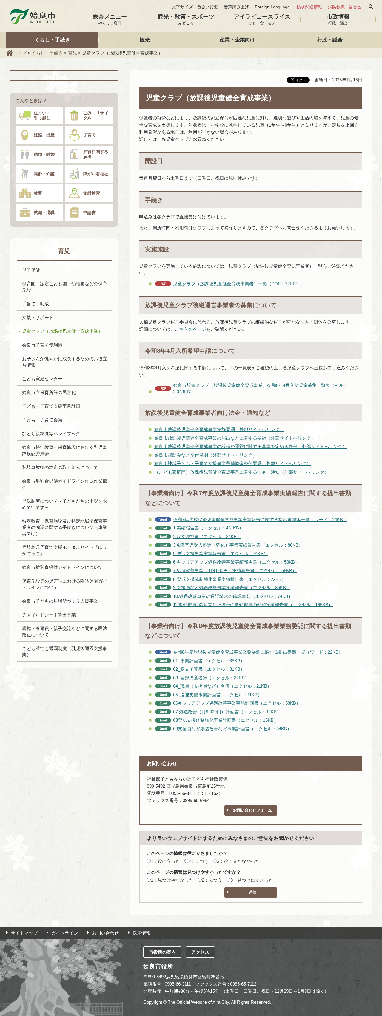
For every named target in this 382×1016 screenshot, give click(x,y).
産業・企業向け (237, 39)
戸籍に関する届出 (95, 154)
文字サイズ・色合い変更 (195, 7)
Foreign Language (272, 7)
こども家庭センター (42, 378)
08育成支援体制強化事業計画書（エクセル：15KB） (225, 720)
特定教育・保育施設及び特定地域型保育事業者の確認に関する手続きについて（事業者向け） (64, 527)
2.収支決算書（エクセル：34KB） (207, 536)
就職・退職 (44, 212)
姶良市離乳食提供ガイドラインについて (62, 567)
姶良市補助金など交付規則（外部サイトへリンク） (205, 455)
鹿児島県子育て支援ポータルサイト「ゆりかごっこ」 (64, 550)
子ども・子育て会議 (42, 419)
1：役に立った (165, 861)
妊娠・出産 (44, 135)
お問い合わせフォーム (252, 810)
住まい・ (42, 115)
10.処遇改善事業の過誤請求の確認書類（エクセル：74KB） (233, 596)
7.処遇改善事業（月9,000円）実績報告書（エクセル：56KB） (235, 570)
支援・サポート (37, 317)
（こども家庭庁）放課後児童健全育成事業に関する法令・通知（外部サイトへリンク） (241, 472)
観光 (145, 39)
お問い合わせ (105, 932)
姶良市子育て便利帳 (42, 344)
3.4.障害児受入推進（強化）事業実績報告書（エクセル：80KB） (238, 544)
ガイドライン (64, 932)
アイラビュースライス (262, 19)
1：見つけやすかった (172, 880)
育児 (72, 53)
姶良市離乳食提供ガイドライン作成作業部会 (64, 484)
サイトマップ (24, 932)
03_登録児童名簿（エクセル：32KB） (211, 677)
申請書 (89, 212)
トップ (20, 53)
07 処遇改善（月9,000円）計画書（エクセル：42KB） (227, 711)
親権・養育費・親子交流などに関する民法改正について (64, 631)
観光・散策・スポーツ (186, 19)
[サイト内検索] (371, 6)
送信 (252, 892)
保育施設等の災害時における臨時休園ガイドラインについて (64, 584)
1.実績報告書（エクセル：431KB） (208, 527)
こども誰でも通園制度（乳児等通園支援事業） (64, 651)
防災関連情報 (309, 7)
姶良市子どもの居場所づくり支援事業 (60, 601)
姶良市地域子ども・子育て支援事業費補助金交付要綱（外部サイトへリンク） (232, 463)
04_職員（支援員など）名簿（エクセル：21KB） (222, 686)
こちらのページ (190, 329)
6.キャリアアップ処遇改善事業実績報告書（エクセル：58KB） (236, 561)
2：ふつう (198, 861)
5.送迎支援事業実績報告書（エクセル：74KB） (220, 553)
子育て (89, 135)
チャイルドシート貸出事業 (49, 614)
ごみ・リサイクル (95, 115)
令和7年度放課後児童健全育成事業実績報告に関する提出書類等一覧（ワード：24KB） (260, 519)
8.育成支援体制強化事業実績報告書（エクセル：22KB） (229, 579)
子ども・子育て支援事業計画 (51, 406)
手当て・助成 (35, 303)
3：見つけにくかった (251, 880)
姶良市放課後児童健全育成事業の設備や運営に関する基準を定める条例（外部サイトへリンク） (250, 446)
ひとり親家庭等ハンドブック (51, 433)
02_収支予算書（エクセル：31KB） (209, 669)
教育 (38, 193)
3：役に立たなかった (238, 861)
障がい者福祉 (95, 173)
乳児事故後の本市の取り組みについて (60, 467)
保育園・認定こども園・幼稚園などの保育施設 (64, 287)
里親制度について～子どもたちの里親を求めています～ (64, 504)
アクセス (200, 952)
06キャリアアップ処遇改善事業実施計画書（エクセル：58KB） (237, 703)
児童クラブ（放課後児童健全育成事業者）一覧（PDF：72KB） (236, 283)
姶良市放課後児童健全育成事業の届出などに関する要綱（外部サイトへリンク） (234, 438)
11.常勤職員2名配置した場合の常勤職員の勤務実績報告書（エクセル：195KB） (253, 604)
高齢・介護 (44, 173)
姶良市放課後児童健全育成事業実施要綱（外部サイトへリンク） (219, 429)
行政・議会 (330, 39)
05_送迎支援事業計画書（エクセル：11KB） (217, 694)
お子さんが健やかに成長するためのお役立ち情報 (64, 361)
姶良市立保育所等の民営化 (49, 392)
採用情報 (141, 932)
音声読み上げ (236, 7)
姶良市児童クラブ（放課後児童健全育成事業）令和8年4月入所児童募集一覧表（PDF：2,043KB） (260, 388)
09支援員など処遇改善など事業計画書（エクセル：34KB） (232, 728)
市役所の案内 (162, 952)
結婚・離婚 (44, 154)
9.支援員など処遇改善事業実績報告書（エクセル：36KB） (231, 587)
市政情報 (338, 19)
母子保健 (31, 270)
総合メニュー (110, 19)
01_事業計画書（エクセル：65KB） (209, 660)
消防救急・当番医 (344, 7)
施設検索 (91, 193)
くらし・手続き (52, 39)
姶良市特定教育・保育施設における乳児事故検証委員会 (64, 450)
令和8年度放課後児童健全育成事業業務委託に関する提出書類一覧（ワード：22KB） (258, 652)
